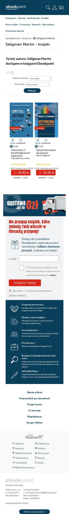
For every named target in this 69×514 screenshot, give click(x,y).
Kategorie (11, 18)
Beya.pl (41, 458)
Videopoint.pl (21, 458)
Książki (45, 18)
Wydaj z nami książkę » (34, 317)
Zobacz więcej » (18, 295)
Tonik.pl (25, 503)
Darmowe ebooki (15, 30)
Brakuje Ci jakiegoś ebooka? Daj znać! (39, 357)
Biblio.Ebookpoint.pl (24, 467)
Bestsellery (48, 24)
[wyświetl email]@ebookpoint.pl (43, 492)
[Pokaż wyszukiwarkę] (48, 7)
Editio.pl (41, 448)
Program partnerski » (33, 304)
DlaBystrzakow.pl (23, 453)
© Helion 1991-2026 (14, 485)
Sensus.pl (19, 448)
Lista (7, 73)
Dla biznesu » (28, 342)
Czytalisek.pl (21, 462)
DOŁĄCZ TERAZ (25, 283)
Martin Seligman (43, 155)
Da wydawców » (30, 330)
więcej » (53, 275)
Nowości (36, 24)
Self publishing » (30, 371)
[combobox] (40, 78)
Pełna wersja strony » (34, 511)
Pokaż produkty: (21, 78)
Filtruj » (32, 90)
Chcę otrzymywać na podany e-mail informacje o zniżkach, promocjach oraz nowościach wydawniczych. (43, 271)
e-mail (12, 259)
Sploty (41, 462)
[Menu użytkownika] (54, 7)
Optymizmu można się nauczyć (46, 151)
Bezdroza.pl (43, 453)
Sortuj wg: (19, 84)
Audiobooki (33, 18)
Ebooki (22, 18)
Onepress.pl (43, 443)
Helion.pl (19, 443)
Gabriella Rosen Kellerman (22, 158)
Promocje (25, 24)
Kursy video (12, 24)
